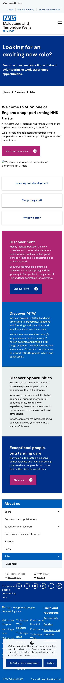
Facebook (27, 586)
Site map (41, 577)
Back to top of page (16, 573)
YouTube (35, 586)
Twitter (19, 586)
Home (6, 92)
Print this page (43, 573)
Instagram (59, 586)
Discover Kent (21, 288)
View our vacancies (17, 151)
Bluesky (51, 586)
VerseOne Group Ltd (51, 679)
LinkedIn (43, 586)
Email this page (14, 577)
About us (20, 92)
